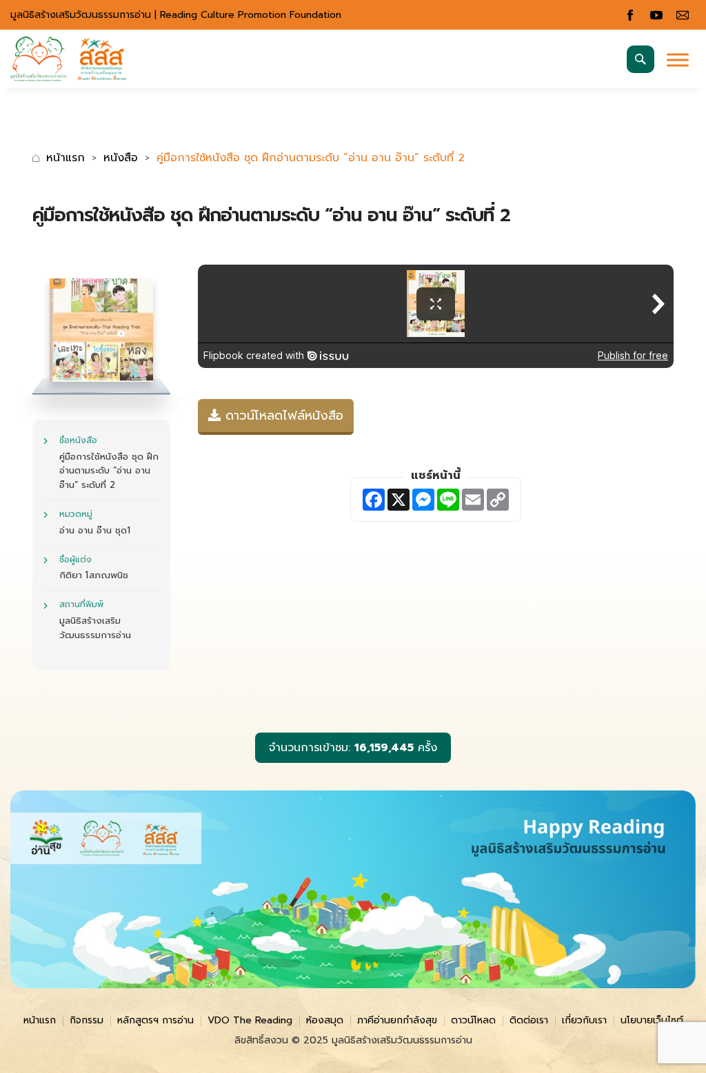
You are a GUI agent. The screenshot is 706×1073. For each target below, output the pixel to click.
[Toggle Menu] (678, 59)
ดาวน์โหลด (473, 1020)
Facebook (630, 15)
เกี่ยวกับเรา (584, 1020)
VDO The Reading (250, 1020)
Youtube (656, 15)
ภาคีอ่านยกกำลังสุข (397, 1020)
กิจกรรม (86, 1020)
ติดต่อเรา (529, 1020)
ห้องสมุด (324, 1020)
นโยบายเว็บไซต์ (652, 1020)
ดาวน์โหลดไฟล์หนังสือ (282, 415)
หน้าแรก (65, 158)
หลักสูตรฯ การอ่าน (155, 1020)
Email (682, 15)
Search (640, 59)
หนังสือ (120, 158)
